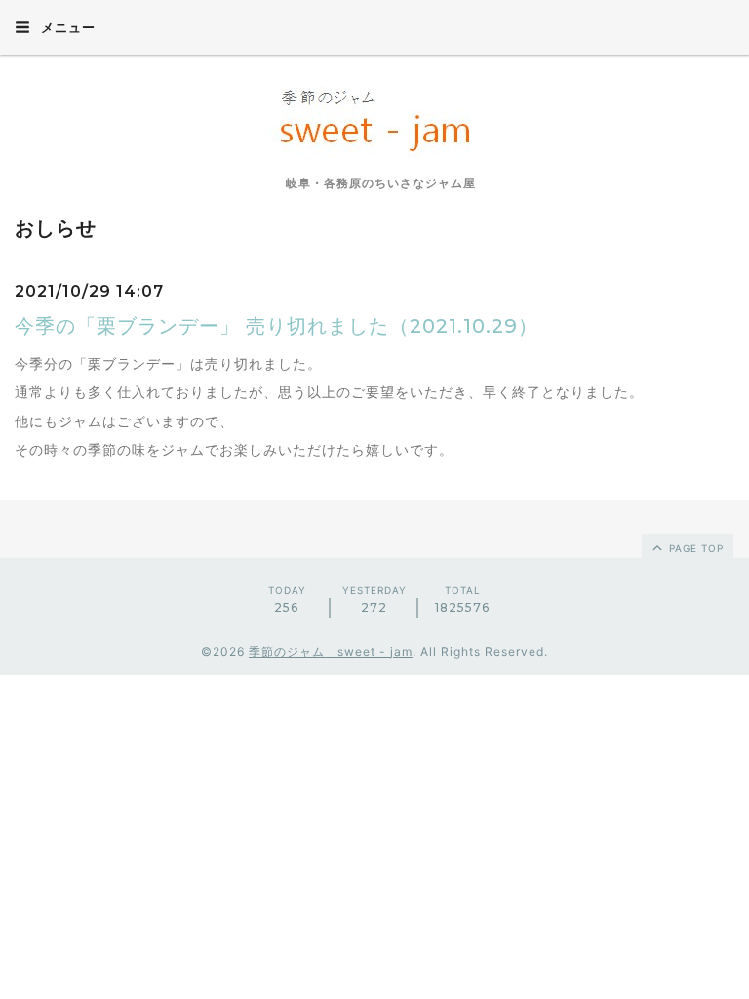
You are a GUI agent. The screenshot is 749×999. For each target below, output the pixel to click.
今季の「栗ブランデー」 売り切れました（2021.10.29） (276, 326)
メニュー (66, 27)
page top (694, 548)
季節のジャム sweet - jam (331, 651)
